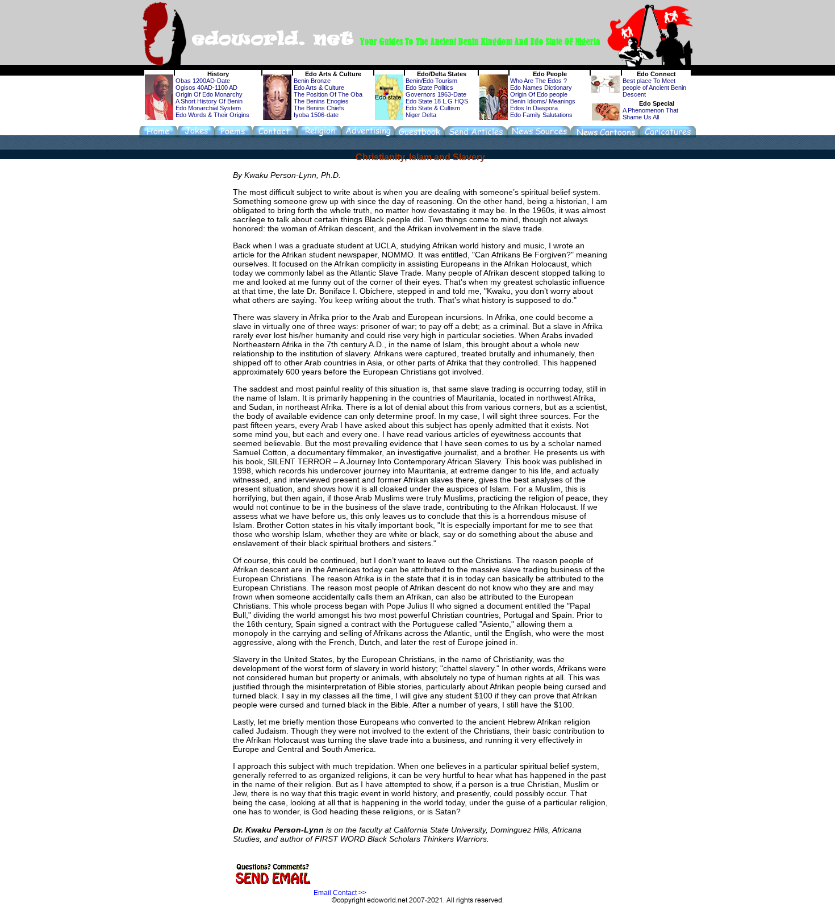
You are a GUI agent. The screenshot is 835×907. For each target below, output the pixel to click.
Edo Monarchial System (208, 108)
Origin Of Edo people (538, 94)
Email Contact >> (340, 893)
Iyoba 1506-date (316, 114)
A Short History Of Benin (209, 101)
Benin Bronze (312, 80)
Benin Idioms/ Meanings (542, 101)
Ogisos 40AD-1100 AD (206, 87)
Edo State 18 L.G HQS (437, 101)
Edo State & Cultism (433, 108)
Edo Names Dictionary (541, 87)
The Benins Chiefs (319, 108)
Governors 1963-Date (436, 94)
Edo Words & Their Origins (212, 114)
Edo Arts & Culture (319, 87)
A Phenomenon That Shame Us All (650, 113)
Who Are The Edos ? (538, 80)
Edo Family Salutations (541, 114)
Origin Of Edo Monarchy (209, 94)
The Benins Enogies (321, 101)
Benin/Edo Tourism (431, 80)
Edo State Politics (429, 87)
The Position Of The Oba (328, 94)
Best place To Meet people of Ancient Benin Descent (654, 87)
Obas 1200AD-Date (203, 80)
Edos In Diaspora (534, 108)
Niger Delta (421, 114)
